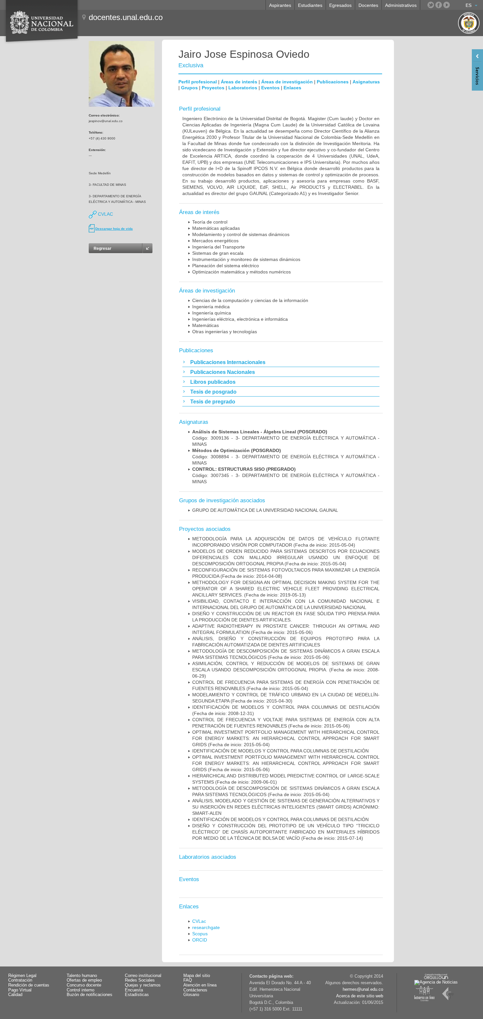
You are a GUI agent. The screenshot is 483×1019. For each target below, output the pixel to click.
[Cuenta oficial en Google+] (454, 5)
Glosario (191, 994)
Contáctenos (195, 990)
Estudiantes (310, 5)
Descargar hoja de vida (114, 228)
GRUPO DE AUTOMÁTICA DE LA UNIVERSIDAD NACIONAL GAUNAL (265, 510)
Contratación (20, 980)
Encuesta (134, 990)
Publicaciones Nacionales (222, 372)
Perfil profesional (197, 81)
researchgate (206, 927)
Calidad (15, 994)
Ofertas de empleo (84, 980)
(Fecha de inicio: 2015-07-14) (286, 832)
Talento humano (82, 975)
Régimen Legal (22, 975)
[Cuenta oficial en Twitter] (430, 5)
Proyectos (213, 87)
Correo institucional (143, 975)
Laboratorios (242, 87)
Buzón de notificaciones (89, 994)
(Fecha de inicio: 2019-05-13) (286, 588)
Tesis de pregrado (212, 401)
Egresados (340, 5)
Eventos (270, 87)
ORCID (199, 940)
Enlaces (292, 87)
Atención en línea (200, 985)
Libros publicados (213, 382)
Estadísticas (137, 994)
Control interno (80, 990)
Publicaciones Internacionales (227, 362)
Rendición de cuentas (28, 985)
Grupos (189, 87)
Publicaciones (333, 81)
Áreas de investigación (287, 81)
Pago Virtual (20, 990)
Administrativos (401, 5)
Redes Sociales (140, 980)
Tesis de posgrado (213, 392)
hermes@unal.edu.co (363, 989)
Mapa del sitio (196, 975)
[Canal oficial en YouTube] (446, 5)
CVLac (199, 921)
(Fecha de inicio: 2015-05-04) (286, 557)
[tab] (281, 362)
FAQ (187, 980)
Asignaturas (366, 81)
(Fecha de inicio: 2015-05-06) (286, 763)
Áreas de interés (239, 81)
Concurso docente (84, 985)
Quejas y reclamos (143, 985)
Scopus (200, 933)
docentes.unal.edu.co (126, 17)
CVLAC (105, 214)
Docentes (368, 5)
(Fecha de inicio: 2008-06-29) (286, 670)
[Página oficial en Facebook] (438, 5)
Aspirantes (280, 5)
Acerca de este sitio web (359, 996)
